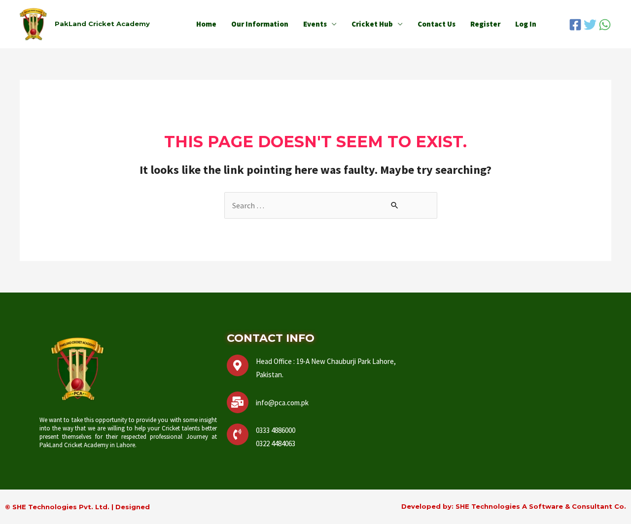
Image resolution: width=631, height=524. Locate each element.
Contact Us (437, 24)
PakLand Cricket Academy (102, 24)
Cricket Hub (372, 24)
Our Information (259, 24)
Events (315, 24)
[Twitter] (590, 24)
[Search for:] (330, 205)
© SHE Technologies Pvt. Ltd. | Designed (77, 507)
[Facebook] (575, 24)
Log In (525, 24)
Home (206, 24)
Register (485, 24)
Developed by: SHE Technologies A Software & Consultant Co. (513, 506)
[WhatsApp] (604, 24)
